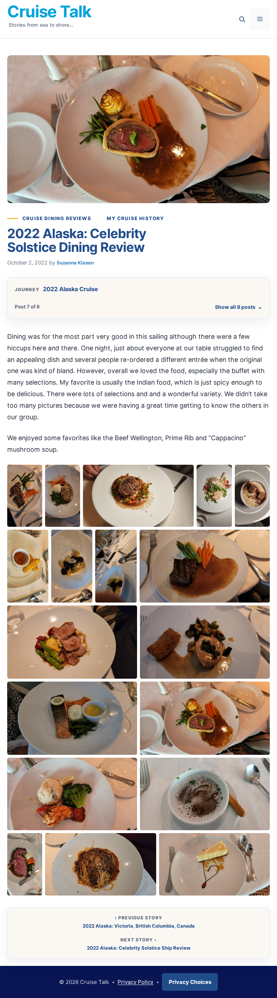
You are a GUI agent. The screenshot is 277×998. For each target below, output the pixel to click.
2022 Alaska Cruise (70, 289)
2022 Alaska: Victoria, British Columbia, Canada (139, 926)
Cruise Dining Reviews (56, 218)
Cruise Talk (49, 11)
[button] (27, 501)
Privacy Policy (135, 982)
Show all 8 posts (238, 306)
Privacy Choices (190, 982)
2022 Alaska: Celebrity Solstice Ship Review (138, 948)
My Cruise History (135, 218)
